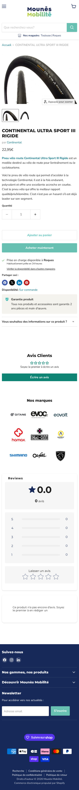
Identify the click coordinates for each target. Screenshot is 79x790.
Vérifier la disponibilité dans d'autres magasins (31, 269)
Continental (14, 142)
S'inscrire (60, 711)
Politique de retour (56, 775)
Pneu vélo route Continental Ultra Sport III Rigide (35, 158)
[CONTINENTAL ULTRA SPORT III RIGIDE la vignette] (10, 115)
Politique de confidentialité (27, 775)
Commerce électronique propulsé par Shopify (39, 783)
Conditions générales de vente (45, 771)
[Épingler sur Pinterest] (27, 282)
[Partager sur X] (12, 282)
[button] (39, 519)
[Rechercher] (72, 27)
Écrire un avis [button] (39, 377)
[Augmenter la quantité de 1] (35, 214)
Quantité (7, 205)
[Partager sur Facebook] (5, 282)
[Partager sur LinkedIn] (19, 282)
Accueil (6, 45)
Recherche (18, 771)
